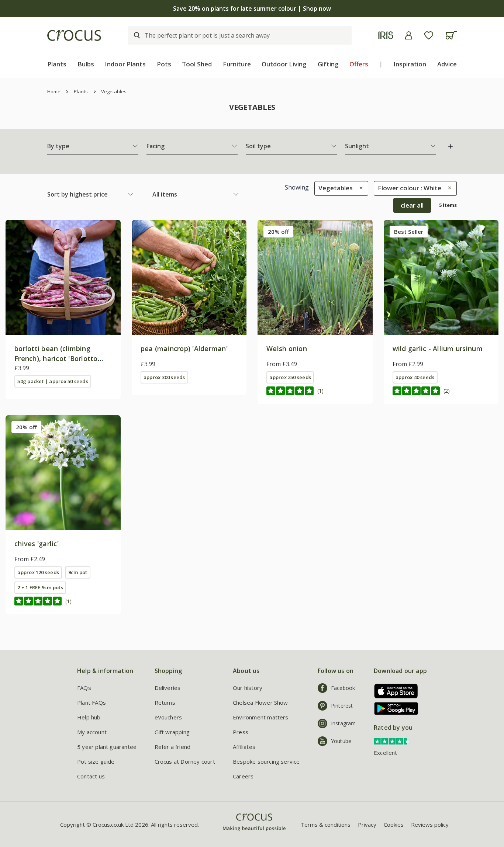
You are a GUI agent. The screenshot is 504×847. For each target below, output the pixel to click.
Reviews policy (430, 824)
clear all (412, 205)
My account (92, 732)
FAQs (84, 687)
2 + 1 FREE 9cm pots (40, 587)
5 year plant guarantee (107, 746)
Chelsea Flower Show (260, 702)
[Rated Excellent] (392, 740)
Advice (447, 64)
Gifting (328, 64)
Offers (358, 64)
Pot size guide (96, 761)
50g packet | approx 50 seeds (52, 381)
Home (54, 91)
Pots (164, 64)
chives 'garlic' (36, 543)
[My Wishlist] (429, 35)
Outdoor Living (284, 64)
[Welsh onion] (315, 277)
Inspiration (409, 64)
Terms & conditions (326, 824)
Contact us (91, 776)
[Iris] (385, 35)
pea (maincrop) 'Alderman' (184, 348)
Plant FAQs (91, 702)
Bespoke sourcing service (266, 761)
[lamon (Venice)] (63, 277)
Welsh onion (286, 348)
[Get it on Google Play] (393, 708)
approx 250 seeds (290, 377)
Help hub (89, 717)
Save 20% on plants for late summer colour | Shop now (252, 8)
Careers (243, 776)
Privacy (367, 824)
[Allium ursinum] (441, 277)
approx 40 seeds (415, 377)
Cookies (394, 824)
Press (240, 732)
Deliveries (168, 687)
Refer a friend (173, 746)
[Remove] (359, 188)
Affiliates (244, 746)
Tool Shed (197, 64)
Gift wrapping (172, 732)
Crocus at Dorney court (185, 761)
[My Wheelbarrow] (451, 35)
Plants (56, 64)
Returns (165, 702)
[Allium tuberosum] (63, 472)
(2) (446, 390)
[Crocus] (74, 35)
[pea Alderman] (189, 277)
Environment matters (261, 717)
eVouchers (168, 717)
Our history (247, 687)
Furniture (237, 64)
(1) (320, 390)
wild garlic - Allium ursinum (438, 348)
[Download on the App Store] (393, 690)
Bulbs (85, 64)
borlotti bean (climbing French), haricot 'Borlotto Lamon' (56, 358)
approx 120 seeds (38, 572)
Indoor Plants (125, 64)
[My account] (408, 35)
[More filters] (450, 146)
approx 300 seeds (164, 377)
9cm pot (77, 572)
